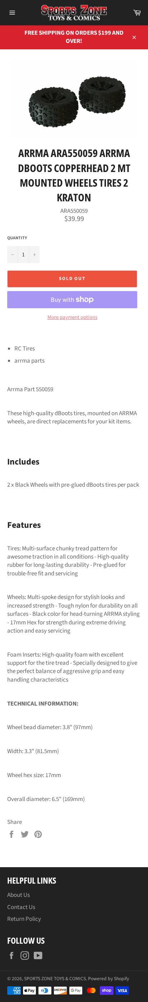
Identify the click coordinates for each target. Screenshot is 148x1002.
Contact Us (21, 907)
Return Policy (24, 919)
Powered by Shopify (108, 978)
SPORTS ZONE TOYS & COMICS (55, 978)
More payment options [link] (72, 317)
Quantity (17, 238)
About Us (18, 895)
